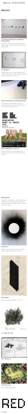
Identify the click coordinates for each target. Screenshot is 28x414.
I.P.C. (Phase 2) (6, 359)
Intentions (4, 246)
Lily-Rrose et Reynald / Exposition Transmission (12, 40)
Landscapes (5, 69)
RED (4, 3)
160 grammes (5, 197)
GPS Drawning (6, 385)
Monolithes (5, 297)
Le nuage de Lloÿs (7, 333)
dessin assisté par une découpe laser (13, 100)
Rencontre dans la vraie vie (10, 148)
